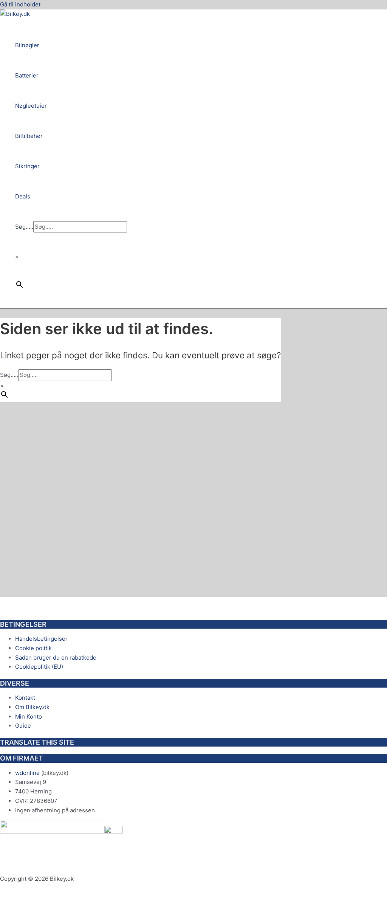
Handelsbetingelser (41, 638)
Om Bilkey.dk (32, 707)
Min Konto (28, 716)
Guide (23, 725)
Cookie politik (33, 648)
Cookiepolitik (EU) (39, 666)
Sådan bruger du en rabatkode (55, 657)
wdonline (27, 772)
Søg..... (24, 226)
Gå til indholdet (20, 4)
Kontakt (25, 697)
